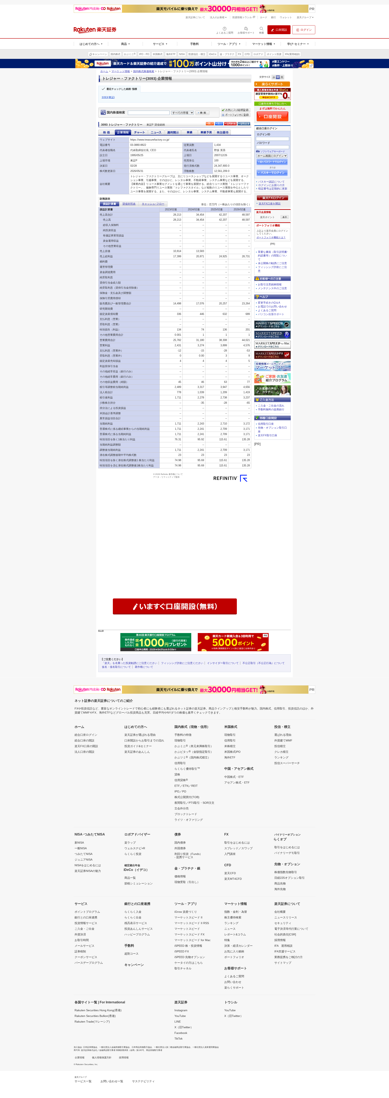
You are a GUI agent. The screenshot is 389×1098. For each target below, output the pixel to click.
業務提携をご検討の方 (288, 957)
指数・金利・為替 (235, 911)
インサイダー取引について (223, 663)
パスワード (263, 142)
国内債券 (180, 842)
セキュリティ (282, 923)
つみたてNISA (83, 854)
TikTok (178, 1038)
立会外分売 (181, 808)
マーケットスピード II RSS (191, 923)
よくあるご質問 (267, 310)
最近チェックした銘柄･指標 (122, 89)
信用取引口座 (266, 423)
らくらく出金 (132, 917)
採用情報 (280, 940)
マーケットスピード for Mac (192, 940)
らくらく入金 (132, 911)
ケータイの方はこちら (188, 962)
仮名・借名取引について (116, 666)
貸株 (177, 774)
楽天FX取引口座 (267, 435)
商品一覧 (130, 877)
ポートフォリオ (234, 957)
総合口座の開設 (84, 740)
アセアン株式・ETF (237, 782)
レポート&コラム (235, 934)
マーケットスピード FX (189, 934)
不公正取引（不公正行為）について (264, 663)
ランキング (281, 757)
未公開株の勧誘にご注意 (272, 263)
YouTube (180, 1016)
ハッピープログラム (137, 934)
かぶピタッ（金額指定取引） (193, 751)
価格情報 (180, 876)
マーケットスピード (187, 928)
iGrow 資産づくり (185, 911)
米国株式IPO (232, 751)
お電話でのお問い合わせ (272, 306)
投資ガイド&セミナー (138, 746)
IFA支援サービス (285, 951)
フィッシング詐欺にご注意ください (182, 663)
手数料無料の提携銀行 (271, 409)
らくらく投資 (132, 854)
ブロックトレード (185, 814)
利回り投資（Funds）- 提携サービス (188, 855)
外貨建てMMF (283, 740)
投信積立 (280, 746)
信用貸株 (181, 780)
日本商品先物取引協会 (142, 1047)
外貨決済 (80, 934)
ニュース (230, 928)
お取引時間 (82, 940)
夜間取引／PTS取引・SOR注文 (194, 802)
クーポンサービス (86, 957)
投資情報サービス (86, 923)
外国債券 (180, 848)
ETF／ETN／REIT (186, 785)
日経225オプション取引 (289, 877)
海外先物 (280, 889)
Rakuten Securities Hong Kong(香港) (98, 1010)
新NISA (79, 842)
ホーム (104, 71)
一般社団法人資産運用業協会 (205, 1047)
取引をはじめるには (237, 842)
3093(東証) (108, 97)
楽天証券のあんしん (137, 751)
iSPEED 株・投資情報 (188, 945)
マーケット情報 (120, 71)
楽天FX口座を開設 (270, 203)
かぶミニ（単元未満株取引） (193, 746)
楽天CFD (230, 873)
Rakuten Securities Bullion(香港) (95, 1016)
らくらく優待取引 (187, 768)
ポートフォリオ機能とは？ (271, 237)
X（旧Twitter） (183, 1027)
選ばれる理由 (282, 734)
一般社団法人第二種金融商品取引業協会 (172, 1047)
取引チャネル (182, 968)
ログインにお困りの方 (271, 185)
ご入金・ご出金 (84, 928)
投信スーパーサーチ (287, 763)
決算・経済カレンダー (238, 945)
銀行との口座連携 (86, 917)
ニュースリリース (285, 917)
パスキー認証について (271, 181)
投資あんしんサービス (138, 928)
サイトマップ (282, 962)
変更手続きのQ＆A (269, 302)
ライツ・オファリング (188, 819)
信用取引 (180, 763)
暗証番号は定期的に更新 (272, 188)
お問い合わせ (232, 982)
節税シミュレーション (138, 883)
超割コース (131, 953)
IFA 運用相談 (283, 945)
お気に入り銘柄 (234, 951)
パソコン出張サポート (271, 314)
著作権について (144, 666)
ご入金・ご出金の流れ (271, 405)
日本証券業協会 (90, 1047)
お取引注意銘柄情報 (270, 284)
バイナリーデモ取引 (287, 852)
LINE (177, 1021)
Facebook (180, 1032)
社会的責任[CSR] (285, 934)
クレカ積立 (281, 751)
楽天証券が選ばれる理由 (140, 734)
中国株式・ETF (234, 776)
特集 (227, 940)
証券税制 (80, 951)
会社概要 (280, 911)
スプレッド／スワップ (238, 848)
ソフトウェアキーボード (272, 151)
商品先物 (280, 883)
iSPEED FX (181, 951)
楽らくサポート (234, 987)
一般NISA (81, 848)
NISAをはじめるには (88, 865)
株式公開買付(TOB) (186, 797)
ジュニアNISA (83, 859)
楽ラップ (130, 842)
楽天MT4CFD (233, 878)
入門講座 (230, 854)
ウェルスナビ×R (134, 848)
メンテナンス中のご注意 (272, 288)
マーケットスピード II (188, 917)
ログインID (263, 134)
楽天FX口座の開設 (86, 746)
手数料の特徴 (182, 734)
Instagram (180, 1010)
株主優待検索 (232, 917)
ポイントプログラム (87, 911)
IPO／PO (180, 791)
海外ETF (229, 757)
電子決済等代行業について (291, 928)
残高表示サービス (135, 923)
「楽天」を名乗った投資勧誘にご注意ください (129, 663)
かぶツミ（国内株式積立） (192, 757)
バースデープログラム (89, 962)
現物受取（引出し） (187, 882)
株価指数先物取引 (285, 872)
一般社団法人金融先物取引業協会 (114, 1047)
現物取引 (180, 740)
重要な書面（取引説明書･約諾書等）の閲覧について (273, 255)
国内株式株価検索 (143, 71)
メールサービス (84, 945)
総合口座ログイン (86, 734)
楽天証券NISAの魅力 (88, 870)
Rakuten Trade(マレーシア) (92, 1021)
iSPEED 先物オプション (189, 957)
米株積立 (230, 746)
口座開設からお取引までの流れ (144, 740)
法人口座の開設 (84, 751)
